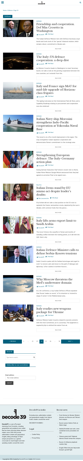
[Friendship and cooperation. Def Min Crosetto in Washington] (18, 28)
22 (32, 341)
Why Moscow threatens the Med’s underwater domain (54, 281)
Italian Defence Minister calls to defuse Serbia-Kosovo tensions (57, 251)
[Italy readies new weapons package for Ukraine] (18, 313)
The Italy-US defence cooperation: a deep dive (52, 58)
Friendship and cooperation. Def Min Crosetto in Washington (55, 28)
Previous (13, 341)
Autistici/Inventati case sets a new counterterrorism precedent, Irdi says (69, 431)
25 (46, 341)
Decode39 (41, 34)
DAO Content (36, 459)
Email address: (9, 375)
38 (59, 341)
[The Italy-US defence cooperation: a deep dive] (18, 61)
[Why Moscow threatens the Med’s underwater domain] (18, 283)
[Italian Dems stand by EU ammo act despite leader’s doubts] (18, 192)
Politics (39, 185)
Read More (58, 48)
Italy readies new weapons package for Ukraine (53, 310)
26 (50, 341)
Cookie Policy (36, 434)
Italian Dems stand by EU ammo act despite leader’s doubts (53, 191)
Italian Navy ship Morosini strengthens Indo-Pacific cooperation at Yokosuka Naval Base (57, 124)
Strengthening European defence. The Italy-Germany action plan (55, 159)
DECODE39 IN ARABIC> (36, 423)
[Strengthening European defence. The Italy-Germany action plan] (18, 159)
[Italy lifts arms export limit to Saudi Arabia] (18, 225)
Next (70, 341)
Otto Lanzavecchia (43, 198)
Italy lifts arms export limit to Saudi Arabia (56, 222)
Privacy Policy (36, 438)
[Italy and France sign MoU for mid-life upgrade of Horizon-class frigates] (18, 90)
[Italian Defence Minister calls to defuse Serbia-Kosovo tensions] (18, 254)
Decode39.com (23, 459)
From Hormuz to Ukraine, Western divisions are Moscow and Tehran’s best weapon (69, 417)
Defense (10, 10)
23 (37, 341)
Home (4, 10)
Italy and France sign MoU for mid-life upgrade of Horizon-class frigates (56, 90)
